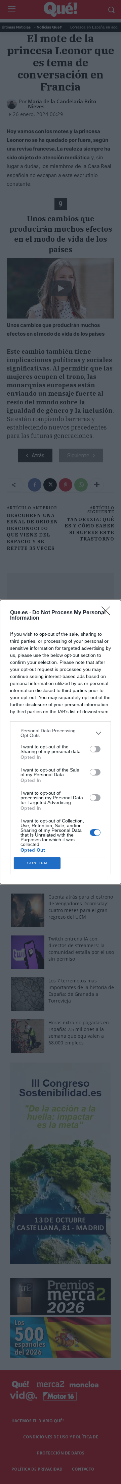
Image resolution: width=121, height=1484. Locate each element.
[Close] (108, 613)
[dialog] (60, 742)
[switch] (95, 749)
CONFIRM (37, 863)
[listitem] (60, 733)
